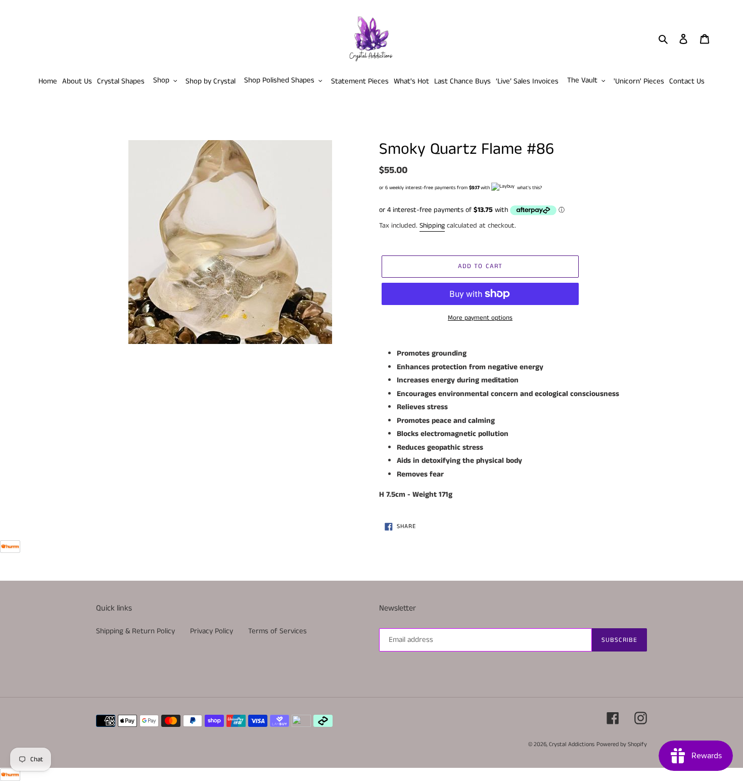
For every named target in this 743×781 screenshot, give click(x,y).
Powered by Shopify (621, 744)
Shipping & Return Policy (135, 631)
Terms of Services (277, 631)
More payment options (480, 318)
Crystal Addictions (571, 744)
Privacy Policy (211, 631)
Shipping (432, 226)
